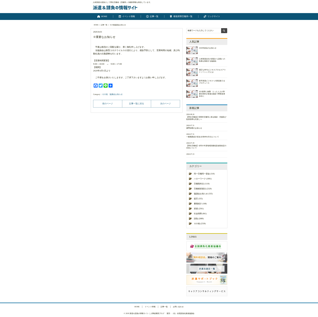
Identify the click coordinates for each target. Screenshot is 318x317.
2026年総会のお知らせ (207, 48)
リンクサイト (213, 16)
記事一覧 (154, 16)
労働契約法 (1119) (201, 184)
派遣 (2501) (199, 209)
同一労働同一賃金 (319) (204, 174)
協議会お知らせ (120, 25)
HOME (104, 16)
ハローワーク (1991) (203, 179)
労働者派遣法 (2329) (203, 189)
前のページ (107, 103)
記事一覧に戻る (136, 103)
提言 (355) (198, 199)
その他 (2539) (200, 223)
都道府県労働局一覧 (182, 16)
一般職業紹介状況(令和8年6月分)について (202, 137)
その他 (112, 25)
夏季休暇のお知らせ (194, 128)
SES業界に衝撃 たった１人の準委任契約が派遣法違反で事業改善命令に (212, 94)
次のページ (165, 103)
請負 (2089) (199, 218)
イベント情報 (128, 16)
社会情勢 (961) (200, 213)
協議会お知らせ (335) (203, 194)
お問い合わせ (178, 307)
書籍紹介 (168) (200, 204)
